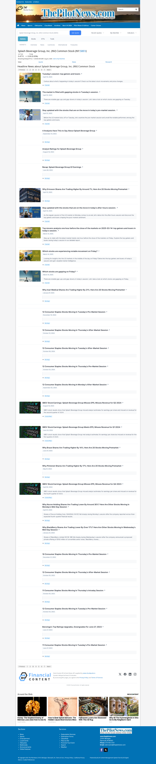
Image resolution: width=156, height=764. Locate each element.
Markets (23, 39)
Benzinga (47, 142)
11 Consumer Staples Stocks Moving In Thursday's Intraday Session (73, 590)
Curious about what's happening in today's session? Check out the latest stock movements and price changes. (84, 81)
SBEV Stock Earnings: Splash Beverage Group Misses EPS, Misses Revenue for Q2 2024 (82, 403)
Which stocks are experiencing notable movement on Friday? (71, 251)
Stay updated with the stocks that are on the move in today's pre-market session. (80, 110)
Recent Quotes (96, 33)
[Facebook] (125, 676)
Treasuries (74, 45)
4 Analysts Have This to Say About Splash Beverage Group (69, 131)
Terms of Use (60, 757)
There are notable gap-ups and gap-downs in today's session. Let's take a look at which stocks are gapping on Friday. (86, 279)
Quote (41, 62)
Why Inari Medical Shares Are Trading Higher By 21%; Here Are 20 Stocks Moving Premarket (84, 290)
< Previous (22, 70)
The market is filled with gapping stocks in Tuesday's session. (71, 92)
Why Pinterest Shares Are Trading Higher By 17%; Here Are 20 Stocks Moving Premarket (82, 466)
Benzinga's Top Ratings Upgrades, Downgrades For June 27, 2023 (73, 627)
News (42, 45)
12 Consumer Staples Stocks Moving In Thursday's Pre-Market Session (75, 366)
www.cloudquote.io (89, 673)
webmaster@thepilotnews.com (115, 745)
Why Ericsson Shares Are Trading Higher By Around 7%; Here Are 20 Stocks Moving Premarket (85, 189)
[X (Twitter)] (120, 676)
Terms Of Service (97, 678)
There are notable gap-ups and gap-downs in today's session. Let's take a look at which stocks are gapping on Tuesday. (87, 99)
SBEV (83, 51)
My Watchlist (114, 33)
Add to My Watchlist (59, 59)
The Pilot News (33, 757)
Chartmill (47, 85)
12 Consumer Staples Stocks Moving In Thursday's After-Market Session (76, 330)
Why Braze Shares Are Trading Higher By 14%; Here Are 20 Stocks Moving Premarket (81, 448)
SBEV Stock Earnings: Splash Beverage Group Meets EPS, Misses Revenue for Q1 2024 (82, 427)
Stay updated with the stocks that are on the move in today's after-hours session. (80, 208)
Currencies (51, 45)
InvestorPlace (48, 416)
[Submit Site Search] (136, 9)
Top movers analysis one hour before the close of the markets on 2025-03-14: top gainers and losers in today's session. (89, 229)
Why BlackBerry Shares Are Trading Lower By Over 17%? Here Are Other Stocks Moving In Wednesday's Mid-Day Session (89, 528)
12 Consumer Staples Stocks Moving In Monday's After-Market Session (75, 384)
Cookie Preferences (29, 760)
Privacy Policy (84, 678)
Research (108, 62)
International (62, 45)
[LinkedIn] (130, 676)
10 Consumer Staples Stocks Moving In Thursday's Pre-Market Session (75, 554)
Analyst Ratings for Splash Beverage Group (62, 149)
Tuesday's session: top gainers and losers (62, 74)
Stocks (33, 39)
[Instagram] (135, 676)
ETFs (43, 39)
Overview (34, 45)
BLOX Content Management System (107, 757)
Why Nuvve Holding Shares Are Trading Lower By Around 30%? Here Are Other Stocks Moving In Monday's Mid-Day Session (85, 505)
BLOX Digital (125, 757)
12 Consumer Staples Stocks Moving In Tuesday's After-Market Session (75, 348)
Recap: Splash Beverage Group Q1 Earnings (62, 167)
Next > (49, 70)
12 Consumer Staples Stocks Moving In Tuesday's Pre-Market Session (74, 312)
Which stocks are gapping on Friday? (60, 271)
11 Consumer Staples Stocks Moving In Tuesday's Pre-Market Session (74, 645)
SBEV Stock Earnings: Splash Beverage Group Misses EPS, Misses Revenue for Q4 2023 (82, 484)
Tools (52, 39)
